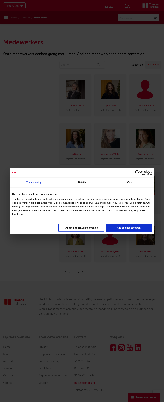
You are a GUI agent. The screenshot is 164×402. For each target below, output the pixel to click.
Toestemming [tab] (33, 182)
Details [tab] (82, 182)
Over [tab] (130, 182)
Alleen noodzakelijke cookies (81, 227)
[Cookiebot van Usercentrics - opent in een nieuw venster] (138, 172)
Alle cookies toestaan (129, 227)
